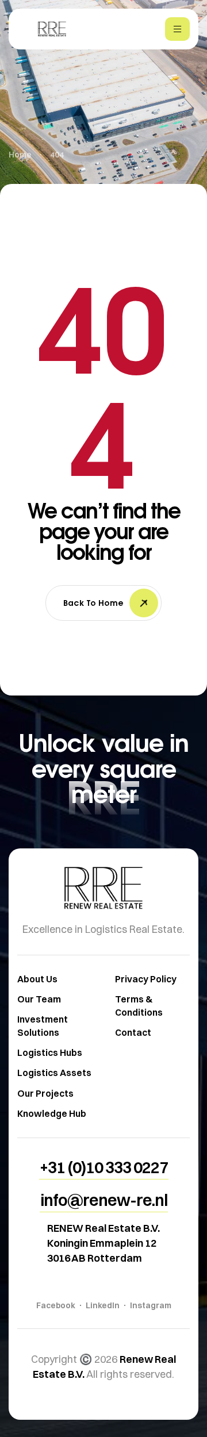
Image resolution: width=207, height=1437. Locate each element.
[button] (104, 1167)
